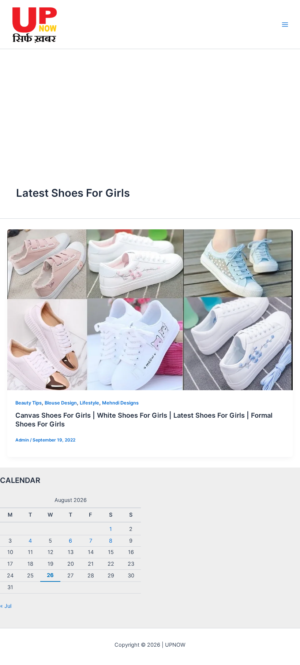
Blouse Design (61, 403)
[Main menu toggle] (285, 24)
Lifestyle (89, 403)
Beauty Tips (28, 403)
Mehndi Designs (120, 403)
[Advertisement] (150, 104)
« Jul (5, 606)
